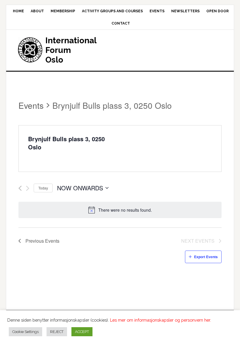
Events (31, 105)
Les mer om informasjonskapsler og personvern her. (160, 320)
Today (43, 187)
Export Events (206, 256)
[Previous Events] (20, 188)
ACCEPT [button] (82, 332)
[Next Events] (27, 188)
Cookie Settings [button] (25, 332)
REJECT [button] (57, 332)
